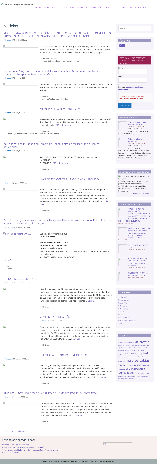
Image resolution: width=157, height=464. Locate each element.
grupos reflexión (20, 134)
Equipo (109, 7)
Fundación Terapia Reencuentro (57, 461)
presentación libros (131, 365)
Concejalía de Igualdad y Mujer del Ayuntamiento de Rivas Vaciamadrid (31, 450)
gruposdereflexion (123, 354)
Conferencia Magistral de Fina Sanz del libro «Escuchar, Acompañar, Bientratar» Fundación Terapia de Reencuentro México (51, 73)
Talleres (53, 169)
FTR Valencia (123, 309)
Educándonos (123, 300)
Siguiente (20, 431)
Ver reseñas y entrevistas (141, 193)
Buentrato (56, 99)
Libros (124, 7)
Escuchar (64, 99)
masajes (133, 357)
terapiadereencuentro (130, 376)
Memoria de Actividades (37, 134)
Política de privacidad (89, 461)
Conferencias (123, 297)
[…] (134, 134)
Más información (63, 125)
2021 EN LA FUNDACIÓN (55, 317)
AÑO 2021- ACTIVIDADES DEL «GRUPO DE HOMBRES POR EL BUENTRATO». (50, 393)
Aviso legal (75, 461)
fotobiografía (140, 350)
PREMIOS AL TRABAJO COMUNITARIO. (64, 355)
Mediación (139, 357)
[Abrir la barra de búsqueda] (154, 7)
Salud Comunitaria (135, 369)
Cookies (102, 461)
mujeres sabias (53, 134)
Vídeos (133, 7)
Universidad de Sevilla (11, 452)
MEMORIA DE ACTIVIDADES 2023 (60, 109)
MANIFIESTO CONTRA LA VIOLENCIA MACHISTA (70, 179)
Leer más (7, 260)
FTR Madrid (122, 306)
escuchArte (133, 350)
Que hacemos (49, 7)
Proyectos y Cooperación (127, 321)
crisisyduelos (132, 348)
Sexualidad (46, 61)
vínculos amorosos (128, 378)
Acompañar (46, 99)
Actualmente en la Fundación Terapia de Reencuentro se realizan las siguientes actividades (51, 145)
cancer (120, 345)
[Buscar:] (134, 28)
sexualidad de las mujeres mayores (65, 61)
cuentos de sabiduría (143, 348)
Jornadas (46, 58)
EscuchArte (122, 303)
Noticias (54, 58)
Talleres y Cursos (66, 7)
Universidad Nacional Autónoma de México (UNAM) (23, 447)
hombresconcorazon (124, 357)
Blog (117, 7)
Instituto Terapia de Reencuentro (15, 445)
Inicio (38, 7)
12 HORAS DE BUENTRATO (20, 278)
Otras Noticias (123, 318)
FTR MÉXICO (143, 7)
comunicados (126, 345)
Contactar (110, 461)
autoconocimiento (130, 342)
